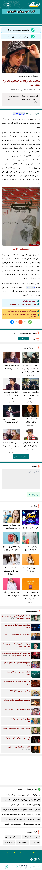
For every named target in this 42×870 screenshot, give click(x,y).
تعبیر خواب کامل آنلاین (31, 837)
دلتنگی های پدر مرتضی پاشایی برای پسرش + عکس (30, 395)
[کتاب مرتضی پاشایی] (21, 216)
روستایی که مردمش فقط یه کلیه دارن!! (30, 548)
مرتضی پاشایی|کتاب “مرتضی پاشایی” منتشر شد (21, 83)
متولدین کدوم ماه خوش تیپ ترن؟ (30, 569)
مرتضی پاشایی (19, 113)
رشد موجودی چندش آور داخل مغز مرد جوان (11, 548)
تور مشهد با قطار (23, 842)
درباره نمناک (23, 853)
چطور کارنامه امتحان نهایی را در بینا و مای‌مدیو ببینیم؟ (23, 795)
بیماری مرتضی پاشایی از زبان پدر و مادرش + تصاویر (11, 445)
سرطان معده (30, 287)
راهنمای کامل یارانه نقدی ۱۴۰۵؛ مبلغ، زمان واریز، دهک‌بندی (19, 315)
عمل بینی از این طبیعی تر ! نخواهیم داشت (11, 527)
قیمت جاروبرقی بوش (13, 837)
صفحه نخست (35, 853)
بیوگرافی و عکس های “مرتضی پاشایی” (11, 421)
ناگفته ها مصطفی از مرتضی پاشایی (30, 421)
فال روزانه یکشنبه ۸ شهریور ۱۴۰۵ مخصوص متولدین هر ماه (31, 595)
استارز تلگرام (35, 842)
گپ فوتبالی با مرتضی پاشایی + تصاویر (31, 444)
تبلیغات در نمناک (11, 853)
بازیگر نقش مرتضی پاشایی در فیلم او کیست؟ (11, 395)
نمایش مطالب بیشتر (21, 456)
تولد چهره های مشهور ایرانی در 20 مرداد (11, 367)
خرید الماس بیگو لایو (29, 301)
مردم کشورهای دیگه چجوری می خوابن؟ (23, 304)
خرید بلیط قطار (9, 842)
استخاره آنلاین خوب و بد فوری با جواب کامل (22, 311)
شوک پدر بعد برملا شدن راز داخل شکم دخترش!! (11, 571)
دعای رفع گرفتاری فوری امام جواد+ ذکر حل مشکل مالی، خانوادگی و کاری (22, 800)
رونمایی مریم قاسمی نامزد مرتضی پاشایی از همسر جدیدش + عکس (30, 368)
